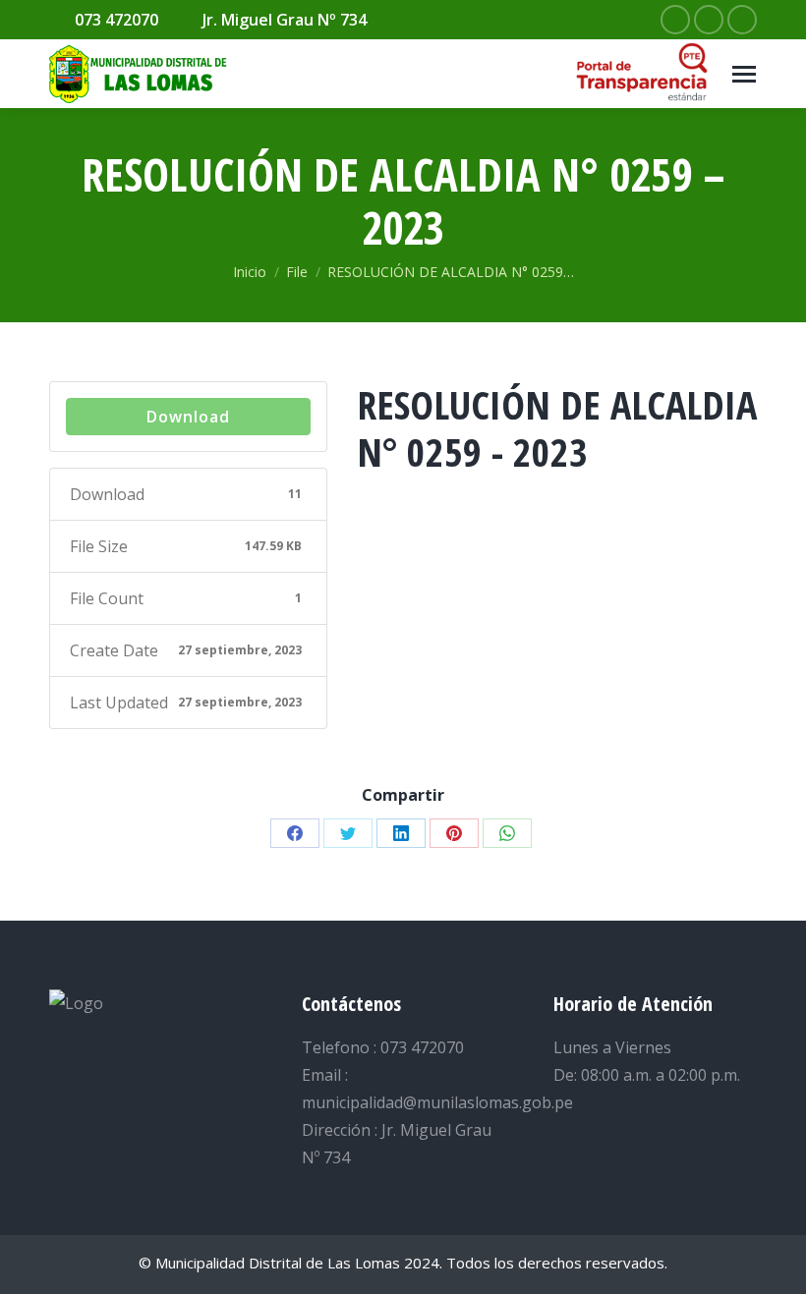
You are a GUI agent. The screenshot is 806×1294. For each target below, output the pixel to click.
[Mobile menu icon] (744, 74)
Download (188, 416)
